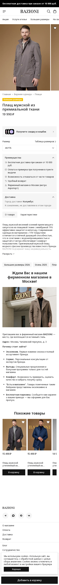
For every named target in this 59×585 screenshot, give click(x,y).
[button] (17, 264)
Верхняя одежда (23, 94)
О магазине (8, 525)
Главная (6, 94)
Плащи (38, 94)
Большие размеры (40, 19)
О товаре (10, 214)
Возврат (6, 539)
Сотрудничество (11, 550)
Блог (4, 545)
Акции (5, 19)
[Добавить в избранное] (55, 28)
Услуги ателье (19, 19)
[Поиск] (49, 11)
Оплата (6, 530)
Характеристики (28, 214)
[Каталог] (4, 11)
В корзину (13, 472)
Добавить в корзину (29, 580)
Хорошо (16, 569)
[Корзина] (55, 11)
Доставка (7, 534)
